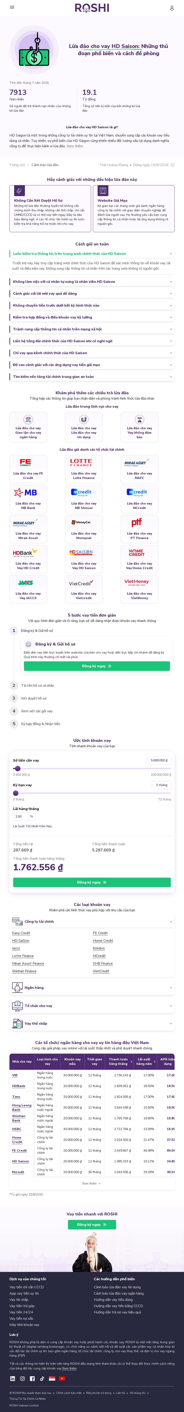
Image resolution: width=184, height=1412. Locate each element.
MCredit (99, 955)
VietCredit (101, 971)
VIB (15, 1075)
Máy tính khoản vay (24, 1324)
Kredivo (99, 948)
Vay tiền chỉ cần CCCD (26, 1287)
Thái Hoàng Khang (113, 164)
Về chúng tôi (137, 1393)
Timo (16, 1097)
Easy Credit (21, 933)
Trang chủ (17, 164)
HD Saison (20, 1161)
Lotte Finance (23, 955)
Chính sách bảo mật (68, 1393)
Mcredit (18, 1172)
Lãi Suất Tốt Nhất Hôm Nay (32, 826)
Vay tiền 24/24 (21, 1312)
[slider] (17, 768)
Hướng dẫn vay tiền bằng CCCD (118, 1306)
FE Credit (100, 933)
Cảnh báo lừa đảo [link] (45, 164)
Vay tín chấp (18, 1299)
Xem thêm (69, 1368)
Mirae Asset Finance (28, 963)
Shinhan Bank (18, 1118)
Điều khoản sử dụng (98, 1393)
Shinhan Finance (24, 971)
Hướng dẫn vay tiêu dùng (113, 1299)
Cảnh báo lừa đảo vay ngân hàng (119, 1293)
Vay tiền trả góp (22, 1306)
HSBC (16, 1129)
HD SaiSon (20, 940)
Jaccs (16, 948)
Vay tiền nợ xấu (21, 1318)
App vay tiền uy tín (24, 1293)
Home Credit (103, 940)
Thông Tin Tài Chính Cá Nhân (27, 1399)
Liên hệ (120, 1393)
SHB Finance (103, 963)
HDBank (18, 1086)
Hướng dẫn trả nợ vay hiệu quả (117, 1312)
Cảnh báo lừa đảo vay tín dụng (117, 1287)
